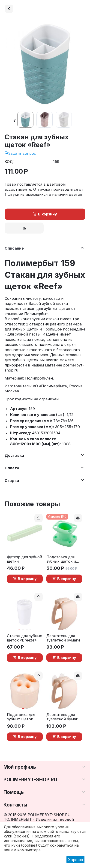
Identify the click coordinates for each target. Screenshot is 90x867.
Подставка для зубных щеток (21, 717)
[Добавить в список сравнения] (24, 228)
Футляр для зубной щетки (24, 559)
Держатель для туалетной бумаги (63, 638)
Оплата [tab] (12, 468)
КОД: (9, 161)
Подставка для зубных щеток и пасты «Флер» (61, 559)
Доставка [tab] (14, 455)
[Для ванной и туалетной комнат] (9, 9)
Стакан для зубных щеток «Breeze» (24, 638)
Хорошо (75, 859)
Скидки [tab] (12, 480)
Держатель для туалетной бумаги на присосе (63, 717)
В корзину (47, 214)
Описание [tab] (14, 248)
